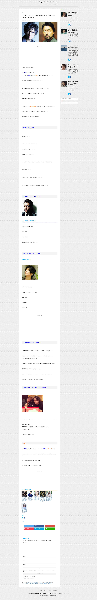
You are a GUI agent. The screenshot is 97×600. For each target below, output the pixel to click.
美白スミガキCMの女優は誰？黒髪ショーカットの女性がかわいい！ (73, 66)
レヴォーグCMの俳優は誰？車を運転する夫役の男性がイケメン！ (73, 14)
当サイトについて (43, 590)
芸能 (23, 521)
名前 (24, 556)
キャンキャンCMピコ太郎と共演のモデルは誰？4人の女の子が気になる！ (39, 583)
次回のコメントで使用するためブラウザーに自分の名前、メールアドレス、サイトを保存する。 (39, 571)
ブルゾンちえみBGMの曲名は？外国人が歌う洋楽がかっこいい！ (30, 499)
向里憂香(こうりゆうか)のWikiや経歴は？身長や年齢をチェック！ (37, 499)
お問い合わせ (55, 590)
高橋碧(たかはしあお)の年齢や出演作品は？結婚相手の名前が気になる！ (49, 499)
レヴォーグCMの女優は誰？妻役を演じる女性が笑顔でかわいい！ (73, 31)
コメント (24, 542)
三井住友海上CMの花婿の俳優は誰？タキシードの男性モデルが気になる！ (39, 582)
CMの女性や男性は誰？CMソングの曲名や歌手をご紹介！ (48, 595)
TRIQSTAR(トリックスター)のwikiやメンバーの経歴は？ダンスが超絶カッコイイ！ (43, 499)
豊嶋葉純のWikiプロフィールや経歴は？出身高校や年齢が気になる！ (24, 511)
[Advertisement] (39, 55)
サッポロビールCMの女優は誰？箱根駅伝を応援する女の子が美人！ (73, 83)
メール (24, 560)
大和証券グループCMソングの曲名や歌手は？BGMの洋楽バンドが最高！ (73, 47)
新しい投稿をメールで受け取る (29, 578)
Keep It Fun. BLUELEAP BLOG (48, 2)
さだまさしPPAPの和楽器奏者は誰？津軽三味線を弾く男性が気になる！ (24, 499)
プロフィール (49, 590)
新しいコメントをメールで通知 (29, 576)
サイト (24, 564)
